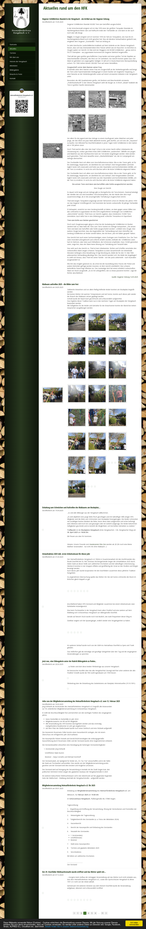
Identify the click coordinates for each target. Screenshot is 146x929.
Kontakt (13, 78)
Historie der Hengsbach (18, 61)
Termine (13, 53)
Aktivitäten (13, 66)
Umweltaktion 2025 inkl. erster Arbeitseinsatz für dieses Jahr (66, 553)
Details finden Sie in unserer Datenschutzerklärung (66, 926)
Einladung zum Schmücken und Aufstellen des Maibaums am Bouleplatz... (71, 507)
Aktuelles (13, 49)
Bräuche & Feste (16, 74)
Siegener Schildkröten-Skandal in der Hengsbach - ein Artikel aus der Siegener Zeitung (75, 19)
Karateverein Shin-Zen (98, 544)
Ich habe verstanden (134, 923)
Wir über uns (14, 57)
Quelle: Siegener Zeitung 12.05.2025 (125, 277)
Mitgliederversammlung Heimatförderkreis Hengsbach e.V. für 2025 (68, 785)
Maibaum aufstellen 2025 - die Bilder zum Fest (60, 284)
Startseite (13, 44)
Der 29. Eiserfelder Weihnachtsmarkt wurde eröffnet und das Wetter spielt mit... (74, 871)
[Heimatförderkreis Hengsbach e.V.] (21, 21)
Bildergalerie (14, 70)
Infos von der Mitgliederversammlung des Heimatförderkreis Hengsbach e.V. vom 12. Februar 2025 (81, 701)
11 (102, 913)
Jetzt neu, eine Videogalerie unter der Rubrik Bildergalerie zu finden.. (69, 661)
